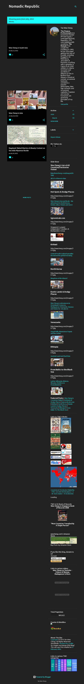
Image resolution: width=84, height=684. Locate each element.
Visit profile (64, 104)
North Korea (62, 404)
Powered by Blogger (43, 677)
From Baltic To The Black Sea (60, 409)
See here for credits (66, 643)
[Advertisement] (26, 74)
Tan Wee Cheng (66, 28)
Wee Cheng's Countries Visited (62, 399)
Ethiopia (62, 408)
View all (11, 21)
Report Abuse (55, 137)
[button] (44, 54)
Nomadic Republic (24, 6)
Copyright (54, 640)
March (54, 118)
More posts (27, 197)
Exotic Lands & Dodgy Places (62, 405)
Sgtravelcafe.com (68, 402)
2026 (52, 114)
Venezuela (54, 408)
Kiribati (54, 404)
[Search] (75, 6)
